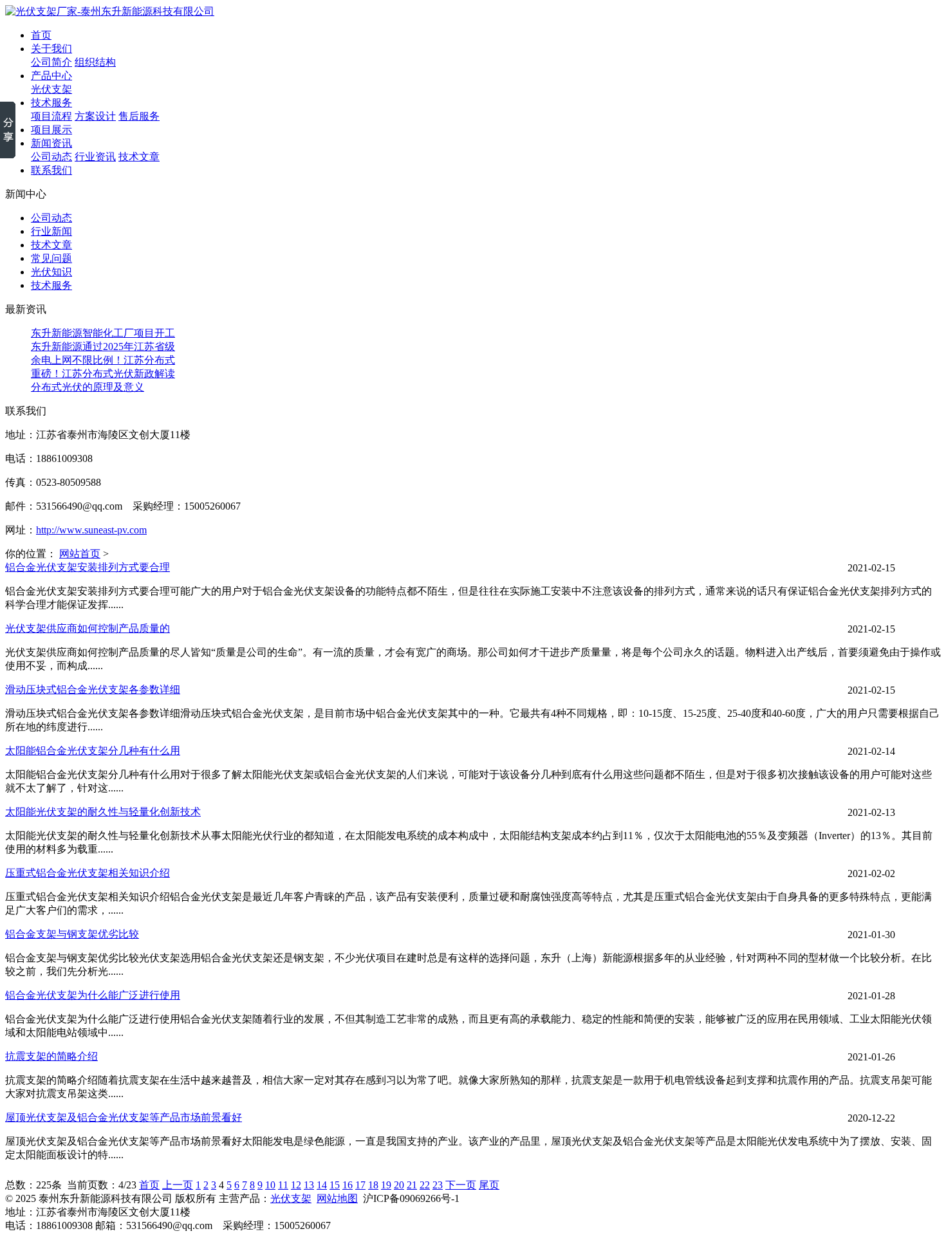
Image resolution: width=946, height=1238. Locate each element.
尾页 (489, 1184)
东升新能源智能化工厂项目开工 (103, 333)
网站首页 (79, 553)
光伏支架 (51, 89)
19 (386, 1184)
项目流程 (51, 116)
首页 (149, 1184)
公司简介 (51, 62)
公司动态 (51, 156)
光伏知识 (51, 271)
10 (270, 1184)
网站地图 (337, 1198)
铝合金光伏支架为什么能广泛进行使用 (92, 995)
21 (412, 1184)
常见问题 (51, 258)
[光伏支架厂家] (109, 11)
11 (283, 1184)
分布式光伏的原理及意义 (87, 387)
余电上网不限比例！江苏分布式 (103, 360)
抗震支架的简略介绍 (51, 1056)
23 (437, 1184)
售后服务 (139, 116)
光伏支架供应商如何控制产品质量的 (87, 628)
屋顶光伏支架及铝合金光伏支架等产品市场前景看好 (123, 1117)
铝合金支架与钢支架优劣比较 (72, 933)
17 (360, 1184)
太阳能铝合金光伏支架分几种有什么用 (92, 750)
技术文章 (139, 156)
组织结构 (95, 62)
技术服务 (51, 285)
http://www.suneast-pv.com (91, 529)
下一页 (460, 1184)
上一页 (177, 1184)
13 (309, 1184)
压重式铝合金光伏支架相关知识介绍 (87, 872)
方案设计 (95, 116)
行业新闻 (51, 231)
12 (296, 1184)
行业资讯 (95, 156)
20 (399, 1184)
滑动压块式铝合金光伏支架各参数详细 (92, 689)
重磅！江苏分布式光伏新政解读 (103, 373)
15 (334, 1184)
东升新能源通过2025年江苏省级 (103, 346)
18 (373, 1184)
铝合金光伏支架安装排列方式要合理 (87, 567)
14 (322, 1184)
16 (347, 1184)
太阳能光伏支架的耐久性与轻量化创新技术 (103, 811)
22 (425, 1184)
